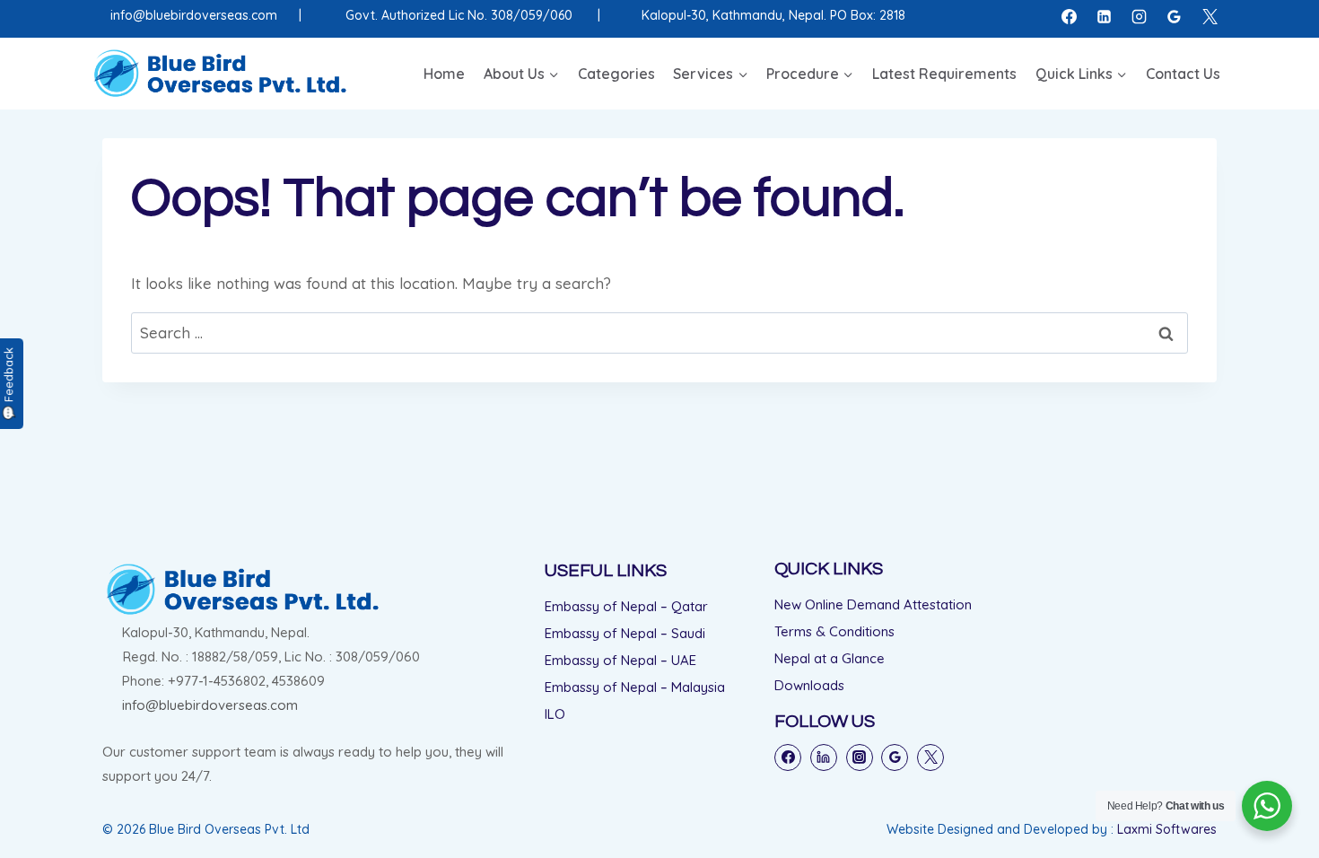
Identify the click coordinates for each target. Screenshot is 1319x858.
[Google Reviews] (1174, 16)
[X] (1209, 16)
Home (444, 74)
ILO (555, 713)
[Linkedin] (1104, 16)
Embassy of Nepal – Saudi (625, 633)
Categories (616, 74)
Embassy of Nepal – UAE (620, 660)
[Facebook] (1069, 16)
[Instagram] (1139, 16)
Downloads (809, 685)
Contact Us (1183, 74)
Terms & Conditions (834, 631)
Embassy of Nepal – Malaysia (635, 687)
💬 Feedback (8, 383)
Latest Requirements (944, 74)
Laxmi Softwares (1167, 829)
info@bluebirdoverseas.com (193, 15)
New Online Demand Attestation (873, 604)
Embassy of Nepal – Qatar (626, 606)
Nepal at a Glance (829, 658)
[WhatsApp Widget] (1267, 806)
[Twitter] (930, 757)
